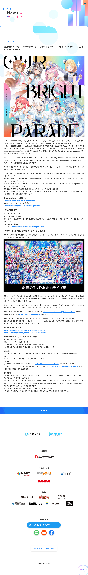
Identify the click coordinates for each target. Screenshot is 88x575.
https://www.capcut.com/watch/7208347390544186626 (25, 333)
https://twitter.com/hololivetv (30, 314)
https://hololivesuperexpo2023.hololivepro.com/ (22, 205)
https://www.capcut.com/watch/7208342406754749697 (25, 330)
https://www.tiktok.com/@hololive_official (59, 312)
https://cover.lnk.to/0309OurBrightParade (19, 200)
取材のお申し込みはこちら (44, 548)
